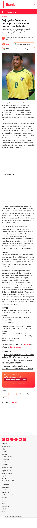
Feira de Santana (7, 473)
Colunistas (5, 464)
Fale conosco (6, 492)
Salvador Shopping (24, 394)
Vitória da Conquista (8, 481)
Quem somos (6, 487)
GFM (3, 504)
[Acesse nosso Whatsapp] (24, 439)
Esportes (11, 12)
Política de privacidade (9, 495)
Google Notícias (15, 347)
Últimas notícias (7, 446)
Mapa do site (6, 497)
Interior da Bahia (7, 468)
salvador (13, 394)
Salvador (4, 452)
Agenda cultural (7, 457)
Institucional (5, 484)
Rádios (4, 501)
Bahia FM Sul (5, 506)
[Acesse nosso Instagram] (3, 439)
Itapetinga (5, 476)
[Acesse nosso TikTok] (16, 439)
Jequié (4, 478)
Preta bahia (5, 459)
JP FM (3, 511)
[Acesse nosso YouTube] (20, 439)
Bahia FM (4, 509)
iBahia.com (26, 345)
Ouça (7, 44)
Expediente (5, 490)
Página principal (6, 471)
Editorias (4, 443)
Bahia (3, 449)
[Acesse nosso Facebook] (7, 439)
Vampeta (5, 398)
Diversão (4, 454)
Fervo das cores (7, 462)
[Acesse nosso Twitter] (12, 439)
